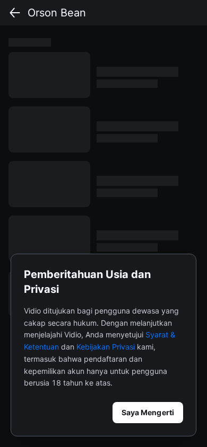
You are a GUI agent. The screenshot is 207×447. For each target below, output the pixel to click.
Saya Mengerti (148, 412)
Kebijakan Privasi (105, 346)
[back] (14, 12)
